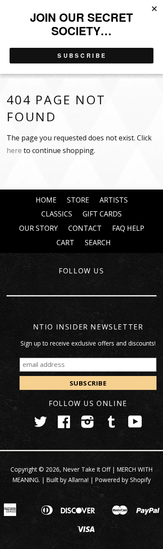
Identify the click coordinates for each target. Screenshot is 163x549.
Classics (56, 214)
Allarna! (78, 480)
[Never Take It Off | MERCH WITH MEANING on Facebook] (63, 424)
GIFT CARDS (102, 214)
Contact (85, 228)
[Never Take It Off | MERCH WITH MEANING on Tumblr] (111, 424)
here (14, 150)
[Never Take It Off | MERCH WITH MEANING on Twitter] (40, 424)
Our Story (38, 228)
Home (46, 200)
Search (98, 242)
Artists (114, 200)
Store (78, 200)
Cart (65, 242)
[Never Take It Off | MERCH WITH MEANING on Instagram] (87, 424)
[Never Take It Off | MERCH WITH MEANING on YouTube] (135, 424)
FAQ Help (128, 228)
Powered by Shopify (123, 480)
